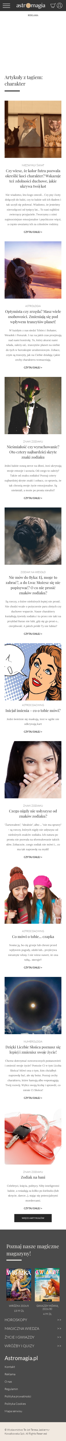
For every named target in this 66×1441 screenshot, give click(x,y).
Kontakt (10, 1366)
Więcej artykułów (33, 1218)
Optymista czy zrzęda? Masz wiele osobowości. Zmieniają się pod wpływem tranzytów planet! (33, 316)
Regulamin (11, 1389)
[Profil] (59, 6)
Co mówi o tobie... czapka (33, 936)
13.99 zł (19, 1310)
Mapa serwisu (13, 1411)
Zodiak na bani (33, 1177)
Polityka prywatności (18, 1396)
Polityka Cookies (15, 1403)
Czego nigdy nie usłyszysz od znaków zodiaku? (33, 813)
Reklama (10, 1374)
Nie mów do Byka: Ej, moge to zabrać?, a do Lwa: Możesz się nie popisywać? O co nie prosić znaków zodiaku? (33, 585)
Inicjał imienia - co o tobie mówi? (33, 710)
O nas (8, 1381)
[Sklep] (49, 6)
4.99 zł (47, 1313)
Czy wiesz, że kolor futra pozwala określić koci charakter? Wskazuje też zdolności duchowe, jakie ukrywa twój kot (33, 178)
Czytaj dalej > (33, 231)
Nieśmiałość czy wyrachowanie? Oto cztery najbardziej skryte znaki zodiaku (33, 451)
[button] (6, 5)
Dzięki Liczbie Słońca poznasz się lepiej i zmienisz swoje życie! (33, 1049)
